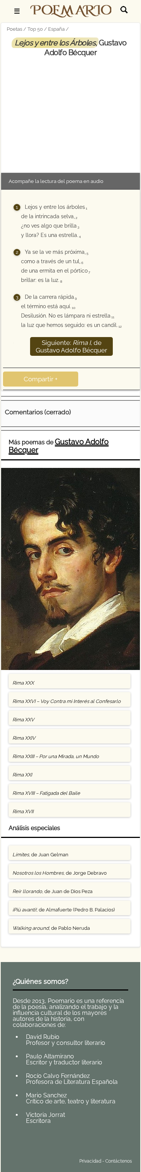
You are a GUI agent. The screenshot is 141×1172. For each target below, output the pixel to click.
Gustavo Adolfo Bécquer (59, 446)
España (56, 29)
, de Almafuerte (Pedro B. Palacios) (63, 910)
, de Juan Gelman (40, 854)
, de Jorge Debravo (59, 873)
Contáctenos (118, 1161)
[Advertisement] (70, 113)
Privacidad (90, 1161)
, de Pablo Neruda (51, 928)
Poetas (14, 29)
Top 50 (35, 29)
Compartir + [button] (41, 379)
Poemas (60, 1143)
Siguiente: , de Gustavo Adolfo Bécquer (71, 346)
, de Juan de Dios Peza (52, 891)
